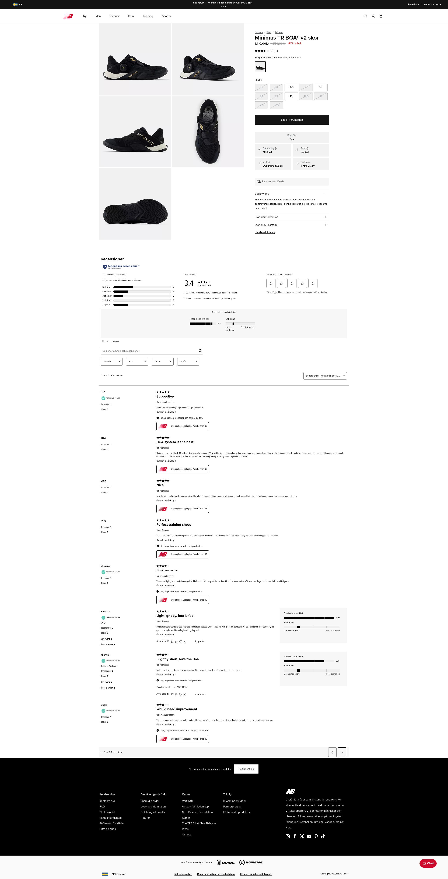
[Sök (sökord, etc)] (365, 16)
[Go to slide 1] (222, 7)
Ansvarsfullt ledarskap (195, 806)
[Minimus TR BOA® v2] (135, 59)
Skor (269, 32)
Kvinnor (259, 32)
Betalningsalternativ (153, 812)
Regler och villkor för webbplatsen (216, 874)
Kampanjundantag (110, 818)
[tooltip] (276, 148)
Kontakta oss (107, 801)
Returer (145, 818)
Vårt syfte (188, 801)
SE (118, 874)
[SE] (13, 4)
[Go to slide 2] (224, 7)
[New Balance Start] (69, 16)
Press (185, 829)
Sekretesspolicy (183, 874)
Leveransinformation (153, 806)
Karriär (186, 818)
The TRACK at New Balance (199, 823)
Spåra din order (150, 801)
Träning (279, 32)
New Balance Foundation (197, 812)
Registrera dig (246, 768)
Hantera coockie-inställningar (256, 874)
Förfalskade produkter (236, 812)
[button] (373, 16)
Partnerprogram (232, 806)
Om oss (186, 834)
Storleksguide (107, 812)
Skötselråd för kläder (111, 823)
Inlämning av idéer (234, 801)
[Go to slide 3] (226, 7)
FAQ (102, 806)
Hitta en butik (107, 829)
